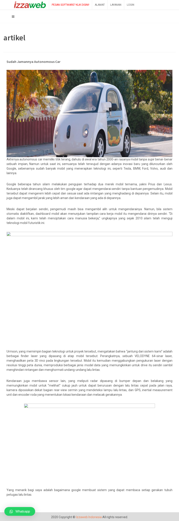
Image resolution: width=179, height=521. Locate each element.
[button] (19, 511)
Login (130, 4)
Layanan (115, 4)
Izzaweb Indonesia (89, 517)
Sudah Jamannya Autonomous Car (33, 61)
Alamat (100, 4)
